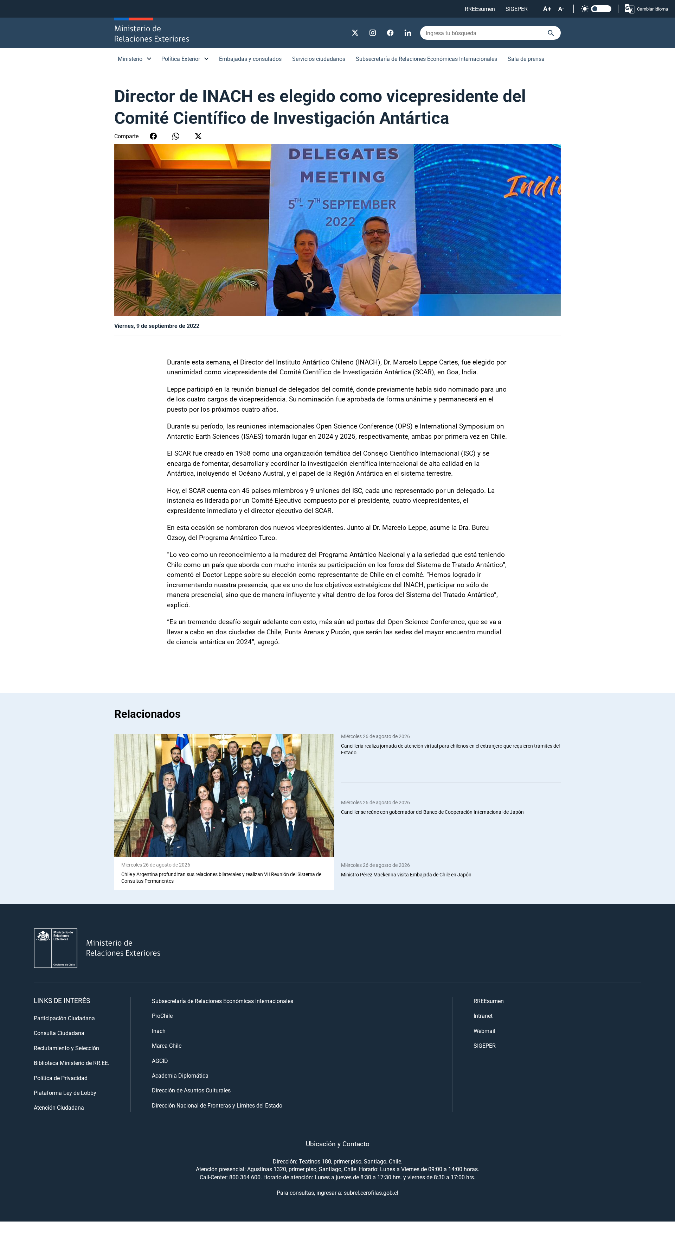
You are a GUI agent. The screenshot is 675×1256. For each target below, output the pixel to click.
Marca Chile (166, 1045)
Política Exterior (180, 58)
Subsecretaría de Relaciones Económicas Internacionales (426, 58)
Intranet (483, 1015)
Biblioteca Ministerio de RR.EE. (71, 1062)
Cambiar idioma (652, 9)
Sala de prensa (526, 58)
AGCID (160, 1060)
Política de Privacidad (61, 1077)
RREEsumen (480, 8)
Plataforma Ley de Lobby (65, 1092)
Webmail (484, 1030)
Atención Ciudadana (59, 1107)
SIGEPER (517, 8)
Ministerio (130, 58)
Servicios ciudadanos (318, 58)
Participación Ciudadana (64, 1018)
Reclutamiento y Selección (66, 1048)
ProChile (162, 1015)
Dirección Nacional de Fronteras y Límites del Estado (217, 1105)
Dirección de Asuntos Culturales (191, 1090)
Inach (159, 1030)
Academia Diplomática (180, 1075)
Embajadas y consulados (250, 58)
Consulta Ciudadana (59, 1032)
